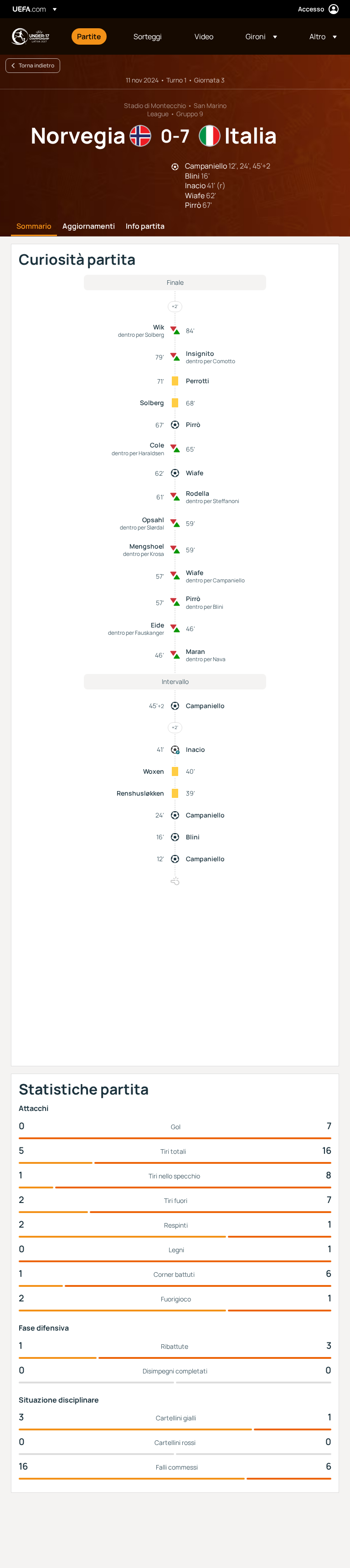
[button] (261, 36)
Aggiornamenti (88, 226)
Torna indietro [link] (36, 65)
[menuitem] (94, 36)
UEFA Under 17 (30, 36)
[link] (89, 36)
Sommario (33, 226)
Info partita (145, 226)
